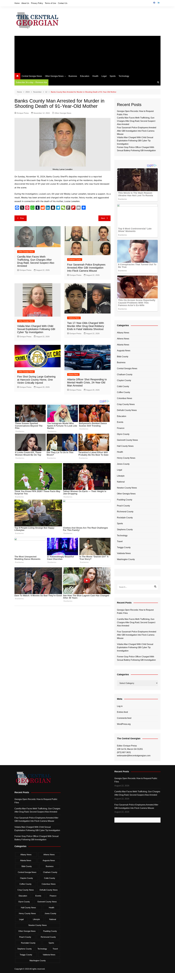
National (121, 482)
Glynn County (123, 434)
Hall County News (125, 446)
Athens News (123, 339)
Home (17, 3)
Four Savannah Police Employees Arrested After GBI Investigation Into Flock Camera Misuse (86, 267)
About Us (25, 3)
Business (73, 76)
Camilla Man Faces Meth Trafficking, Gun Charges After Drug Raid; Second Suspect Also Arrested (136, 121)
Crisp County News (126, 404)
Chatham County (74, 259)
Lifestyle (121, 476)
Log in (120, 706)
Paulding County (124, 500)
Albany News (123, 333)
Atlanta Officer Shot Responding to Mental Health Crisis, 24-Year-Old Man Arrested (87, 382)
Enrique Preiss (23, 113)
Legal (104, 76)
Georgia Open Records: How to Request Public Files (135, 611)
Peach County (123, 506)
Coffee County (123, 392)
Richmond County (125, 512)
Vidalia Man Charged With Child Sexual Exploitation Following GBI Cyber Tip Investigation (36, 329)
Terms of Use (50, 3)
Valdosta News (73, 318)
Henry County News (126, 458)
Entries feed (122, 712)
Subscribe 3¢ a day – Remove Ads (31, 82)
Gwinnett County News (127, 440)
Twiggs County (124, 547)
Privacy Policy (37, 3)
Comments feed (124, 718)
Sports (113, 76)
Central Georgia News (32, 76)
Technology (124, 76)
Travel (120, 541)
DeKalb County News (127, 410)
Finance (120, 428)
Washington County (126, 559)
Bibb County (122, 356)
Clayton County (124, 380)
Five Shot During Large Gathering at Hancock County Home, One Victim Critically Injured (36, 379)
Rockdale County (125, 518)
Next (103, 218)
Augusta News (123, 350)
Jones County (123, 464)
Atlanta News (73, 374)
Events (120, 422)
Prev (22, 218)
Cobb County (123, 386)
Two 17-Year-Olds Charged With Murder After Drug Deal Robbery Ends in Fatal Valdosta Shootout (85, 326)
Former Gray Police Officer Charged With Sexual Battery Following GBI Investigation (136, 658)
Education (84, 76)
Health (95, 76)
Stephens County (125, 529)
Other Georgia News (54, 76)
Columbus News (124, 398)
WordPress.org (124, 724)
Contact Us (62, 3)
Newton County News (127, 488)
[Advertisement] (87, 54)
